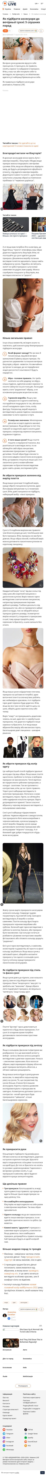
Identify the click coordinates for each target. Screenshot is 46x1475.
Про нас (6, 1397)
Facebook (9, 1446)
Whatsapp (10, 1450)
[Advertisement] (23, 115)
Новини (17, 9)
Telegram (9, 1434)
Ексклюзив (7, 1367)
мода (6, 1302)
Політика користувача (31, 1397)
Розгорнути (23, 1386)
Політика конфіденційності (30, 1401)
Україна (8, 9)
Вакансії (6, 1400)
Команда (6, 1412)
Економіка (34, 9)
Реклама (6, 1406)
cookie (17, 1473)
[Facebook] (9, 1318)
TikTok (30, 1430)
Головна (5, 14)
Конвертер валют (9, 1418)
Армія (25, 9)
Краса (26, 14)
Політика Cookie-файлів (29, 1413)
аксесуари (24, 1302)
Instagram (10, 1442)
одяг (14, 1302)
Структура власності (10, 1409)
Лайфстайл (16, 14)
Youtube (9, 1430)
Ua (36, 3)
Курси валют (8, 1415)
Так (42, 1473)
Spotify (30, 1438)
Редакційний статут (30, 1406)
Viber (8, 1438)
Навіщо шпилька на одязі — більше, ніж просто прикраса (15, 234)
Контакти (6, 1403)
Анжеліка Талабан (12, 1313)
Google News (33, 1434)
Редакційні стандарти (31, 1409)
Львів (5, 1376)
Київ (25, 1367)
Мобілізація (28, 1376)
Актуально (7, 1350)
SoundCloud (32, 1442)
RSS (29, 1446)
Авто (25, 1350)
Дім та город (8, 1359)
